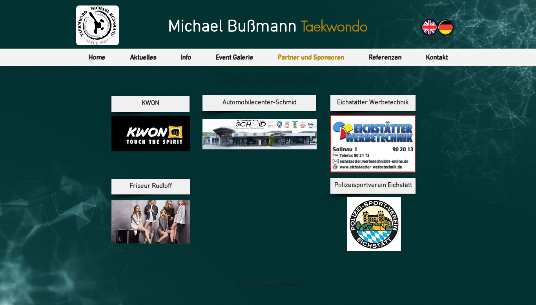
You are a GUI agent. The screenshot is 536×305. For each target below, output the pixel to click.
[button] (143, 57)
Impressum (436, 38)
